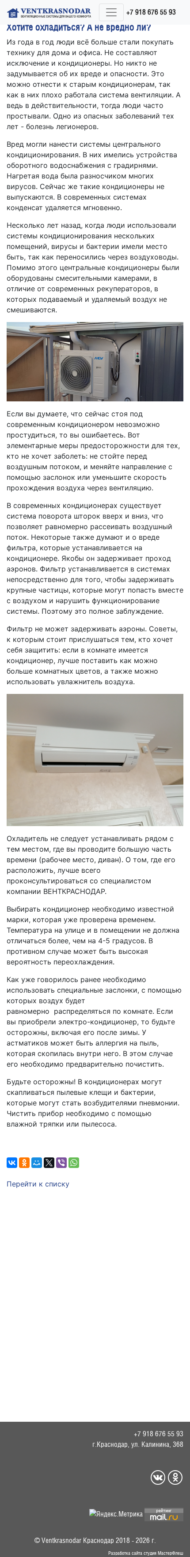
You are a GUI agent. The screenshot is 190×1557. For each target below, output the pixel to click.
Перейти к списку (38, 1183)
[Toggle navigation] (111, 12)
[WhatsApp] (73, 1162)
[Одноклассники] (24, 1162)
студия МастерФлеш (163, 1553)
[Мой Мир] (36, 1162)
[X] (49, 1162)
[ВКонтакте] (12, 1162)
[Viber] (61, 1162)
